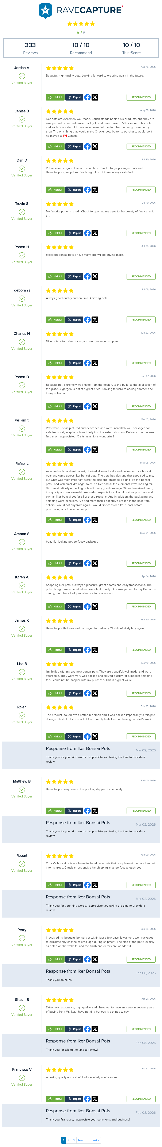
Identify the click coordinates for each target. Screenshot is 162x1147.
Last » (95, 1140)
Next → (83, 1140)
